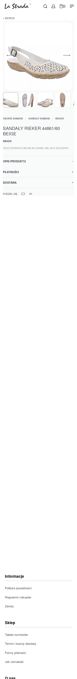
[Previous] (10, 55)
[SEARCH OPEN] (45, 6)
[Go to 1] (10, 100)
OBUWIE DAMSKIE (13, 118)
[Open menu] (72, 6)
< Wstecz (9, 18)
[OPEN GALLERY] (38, 56)
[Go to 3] (45, 100)
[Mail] (23, 194)
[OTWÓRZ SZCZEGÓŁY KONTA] (53, 6)
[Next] (66, 55)
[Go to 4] (62, 100)
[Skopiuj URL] (30, 194)
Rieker (59, 118)
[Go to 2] (28, 100)
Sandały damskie (39, 118)
